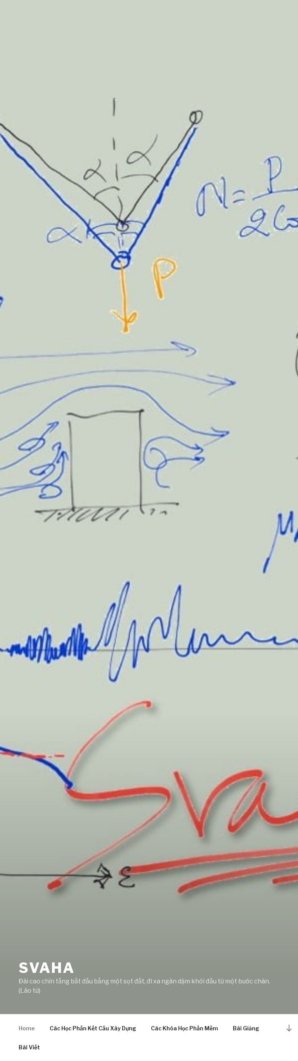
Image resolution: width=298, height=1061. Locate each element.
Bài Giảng (246, 1028)
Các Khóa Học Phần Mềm (184, 1028)
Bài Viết (29, 1047)
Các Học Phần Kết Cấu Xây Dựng (93, 1028)
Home (27, 1028)
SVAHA (46, 967)
